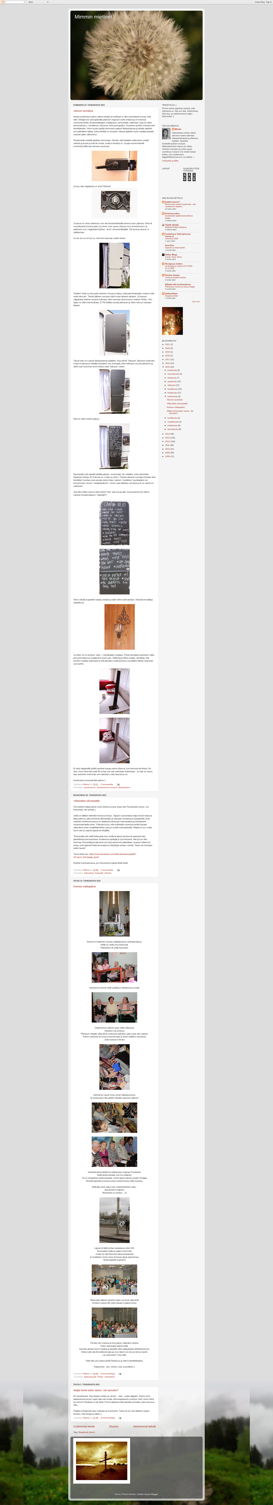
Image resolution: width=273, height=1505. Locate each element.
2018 (167, 356)
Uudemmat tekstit (84, 1426)
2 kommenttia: (107, 784)
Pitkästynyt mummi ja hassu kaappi (180, 287)
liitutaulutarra (124, 787)
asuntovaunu (90, 787)
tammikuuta (173, 429)
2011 (167, 445)
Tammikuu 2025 (171, 239)
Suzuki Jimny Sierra (173, 257)
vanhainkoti (109, 1377)
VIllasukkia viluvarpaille (86, 800)
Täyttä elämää (172, 225)
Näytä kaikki (196, 301)
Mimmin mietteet (93, 17)
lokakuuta (172, 378)
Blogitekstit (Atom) (87, 1432)
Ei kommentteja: (108, 1374)
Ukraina (107, 873)
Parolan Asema (172, 275)
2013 (167, 438)
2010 (167, 449)
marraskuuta (173, 374)
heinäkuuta (172, 389)
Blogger (154, 1494)
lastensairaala (90, 1377)
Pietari (100, 1377)
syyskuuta (172, 381)
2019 (167, 352)
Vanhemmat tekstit (144, 1426)
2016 (167, 363)
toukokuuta (172, 396)
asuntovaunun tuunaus (107, 787)
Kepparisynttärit (171, 296)
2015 (167, 367)
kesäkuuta (172, 393)
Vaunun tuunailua (83, 110)
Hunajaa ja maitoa (173, 264)
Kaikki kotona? (172, 202)
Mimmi (178, 129)
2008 (167, 456)
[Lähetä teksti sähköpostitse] (118, 784)
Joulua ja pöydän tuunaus (175, 277)
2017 (167, 359)
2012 (167, 441)
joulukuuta (172, 370)
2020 (167, 348)
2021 (167, 344)
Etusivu (113, 1426)
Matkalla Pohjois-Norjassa (176, 227)
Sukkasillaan (171, 294)
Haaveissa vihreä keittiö (175, 248)
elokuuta (171, 385)
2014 (167, 434)
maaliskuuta (173, 422)
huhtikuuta (172, 418)
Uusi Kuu (169, 245)
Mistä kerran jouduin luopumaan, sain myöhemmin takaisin (180, 205)
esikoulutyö (89, 873)
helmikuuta (172, 425)
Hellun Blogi (171, 255)
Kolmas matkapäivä (84, 886)
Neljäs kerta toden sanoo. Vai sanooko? (95, 1390)
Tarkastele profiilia (170, 161)
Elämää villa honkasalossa (178, 284)
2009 (167, 453)
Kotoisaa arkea (172, 213)
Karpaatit (99, 873)
